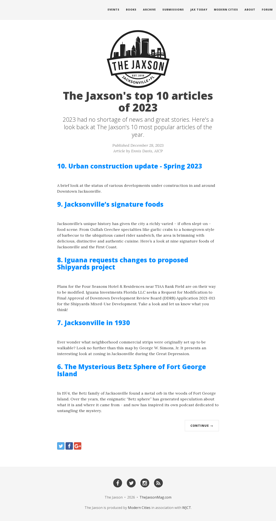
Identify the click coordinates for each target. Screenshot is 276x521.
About (250, 9)
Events (113, 9)
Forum (267, 9)
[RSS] (158, 482)
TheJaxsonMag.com (155, 497)
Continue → (201, 425)
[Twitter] (131, 482)
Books (131, 9)
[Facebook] (118, 482)
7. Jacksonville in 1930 (93, 322)
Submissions (173, 9)
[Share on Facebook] (69, 446)
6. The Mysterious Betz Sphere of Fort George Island (131, 370)
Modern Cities (226, 9)
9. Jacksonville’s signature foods (110, 204)
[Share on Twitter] (60, 446)
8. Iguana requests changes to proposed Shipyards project (122, 263)
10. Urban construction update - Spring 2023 (129, 166)
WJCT (186, 507)
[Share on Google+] (77, 446)
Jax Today (198, 9)
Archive (149, 9)
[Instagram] (145, 482)
